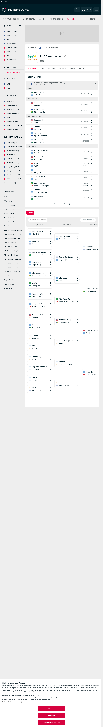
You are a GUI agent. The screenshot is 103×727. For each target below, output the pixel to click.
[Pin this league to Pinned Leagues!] (64, 56)
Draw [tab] (30, 213)
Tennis (33, 48)
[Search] (77, 9)
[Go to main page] (20, 10)
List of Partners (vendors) (12, 702)
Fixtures (62, 68)
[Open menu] (96, 9)
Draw (72, 68)
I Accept (51, 709)
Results (51, 68)
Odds (42, 68)
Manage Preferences (51, 722)
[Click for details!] (62, 93)
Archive (82, 68)
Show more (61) (10, 183)
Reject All (51, 715)
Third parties (37, 692)
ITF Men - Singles (50, 48)
